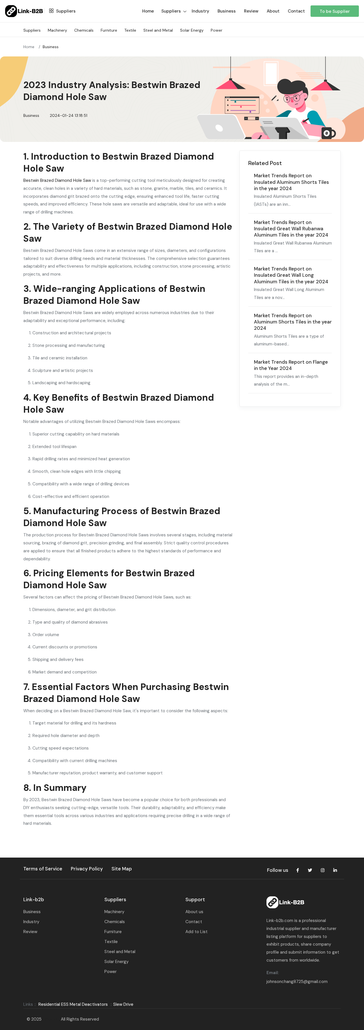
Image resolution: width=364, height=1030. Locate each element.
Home (28, 46)
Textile (130, 30)
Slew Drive (123, 1004)
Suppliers (65, 11)
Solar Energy (192, 30)
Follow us (277, 870)
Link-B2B (51, 1019)
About (273, 11)
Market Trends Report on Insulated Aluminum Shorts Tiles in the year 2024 (291, 182)
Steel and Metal (158, 30)
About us (194, 912)
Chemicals (84, 30)
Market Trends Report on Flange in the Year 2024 (291, 365)
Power (216, 30)
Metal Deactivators (89, 1004)
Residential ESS (53, 1004)
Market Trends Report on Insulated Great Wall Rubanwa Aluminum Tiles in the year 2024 (291, 228)
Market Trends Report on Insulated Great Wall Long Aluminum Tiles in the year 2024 (291, 275)
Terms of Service (42, 869)
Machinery (57, 30)
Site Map (121, 869)
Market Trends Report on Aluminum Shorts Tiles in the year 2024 (293, 321)
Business (227, 11)
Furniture (109, 30)
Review (251, 11)
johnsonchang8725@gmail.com (297, 981)
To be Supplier (335, 11)
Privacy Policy (87, 869)
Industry (200, 11)
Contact (296, 11)
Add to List (196, 932)
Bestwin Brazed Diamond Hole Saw (57, 180)
